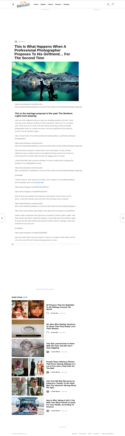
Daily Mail (39, 182)
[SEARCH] (108, 4)
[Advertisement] (45, 23)
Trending (112, 4)
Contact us (96, 433)
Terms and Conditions (107, 433)
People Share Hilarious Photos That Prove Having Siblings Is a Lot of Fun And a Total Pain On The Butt (60, 365)
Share (14, 64)
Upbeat (43, 4)
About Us (74, 433)
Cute (25, 297)
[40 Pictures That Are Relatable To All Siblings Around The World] (28, 309)
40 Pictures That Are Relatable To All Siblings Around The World (60, 307)
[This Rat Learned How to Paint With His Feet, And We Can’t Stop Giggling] (28, 348)
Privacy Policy (82, 433)
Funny (36, 4)
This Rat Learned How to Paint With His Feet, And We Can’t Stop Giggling (60, 345)
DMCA (90, 433)
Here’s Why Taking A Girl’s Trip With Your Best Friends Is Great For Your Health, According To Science (60, 403)
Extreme (58, 4)
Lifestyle (66, 4)
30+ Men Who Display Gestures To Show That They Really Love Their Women (60, 326)
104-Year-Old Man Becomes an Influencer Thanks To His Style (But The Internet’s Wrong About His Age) (61, 384)
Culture (50, 4)
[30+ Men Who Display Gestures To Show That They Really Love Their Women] (28, 329)
